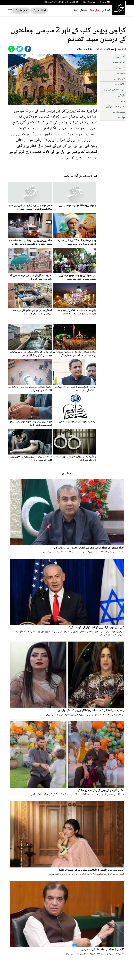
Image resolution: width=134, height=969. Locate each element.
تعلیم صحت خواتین (115, 106)
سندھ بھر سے (118, 112)
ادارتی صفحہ (118, 62)
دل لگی (121, 95)
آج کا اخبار (40, 11)
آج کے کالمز (22, 11)
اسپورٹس (120, 67)
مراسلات (121, 117)
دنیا (75, 10)
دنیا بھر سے (119, 79)
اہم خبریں (120, 56)
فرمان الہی (102, 2)
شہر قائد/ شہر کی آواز (105, 49)
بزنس (122, 101)
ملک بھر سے (119, 84)
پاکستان (83, 10)
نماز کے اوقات (87, 2)
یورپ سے (120, 73)
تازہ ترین (106, 10)
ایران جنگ (95, 10)
